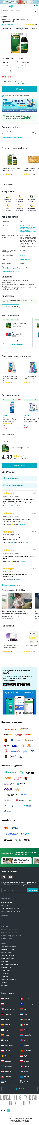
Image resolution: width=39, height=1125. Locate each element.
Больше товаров (7, 184)
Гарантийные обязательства (10, 930)
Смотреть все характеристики (11, 271)
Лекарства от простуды (27, 227)
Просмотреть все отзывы (11, 585)
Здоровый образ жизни (8, 979)
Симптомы (28, 230)
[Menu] (2, 6)
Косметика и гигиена (7, 949)
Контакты (4, 905)
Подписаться (32, 890)
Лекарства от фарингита (28, 231)
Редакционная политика (9, 933)
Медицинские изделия (8, 958)
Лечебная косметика (7, 955)
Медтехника (5, 961)
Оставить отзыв (19, 466)
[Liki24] (5, 1110)
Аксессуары (5, 982)
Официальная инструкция (11, 306)
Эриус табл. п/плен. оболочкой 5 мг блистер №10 (18, 334)
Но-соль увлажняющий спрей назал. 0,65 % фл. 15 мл (11, 378)
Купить (19, 89)
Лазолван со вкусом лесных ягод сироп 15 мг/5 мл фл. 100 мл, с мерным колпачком (11, 420)
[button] (10, 64)
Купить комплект (16, 345)
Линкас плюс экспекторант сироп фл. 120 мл (11, 169)
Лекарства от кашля (26, 225)
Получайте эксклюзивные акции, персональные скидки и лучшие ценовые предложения (18, 884)
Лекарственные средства (9, 946)
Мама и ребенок (6, 967)
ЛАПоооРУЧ (5, 973)
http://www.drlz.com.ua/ (13, 268)
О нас (3, 919)
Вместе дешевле (22, 29)
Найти (35, 11)
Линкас (22, 255)
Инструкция (7, 29)
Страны (3, 922)
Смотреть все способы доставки (12, 137)
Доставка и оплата (7, 902)
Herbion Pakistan (25, 259)
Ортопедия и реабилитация (9, 964)
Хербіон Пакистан (7, 24)
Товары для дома (6, 970)
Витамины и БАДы (7, 952)
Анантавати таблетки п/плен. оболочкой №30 (10, 646)
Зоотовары (4, 976)
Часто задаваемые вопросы (10, 908)
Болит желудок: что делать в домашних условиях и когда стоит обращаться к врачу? (15, 612)
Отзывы (35, 29)
